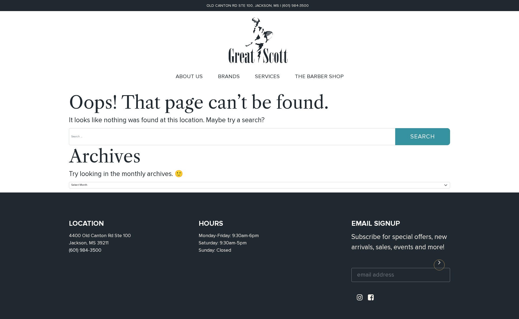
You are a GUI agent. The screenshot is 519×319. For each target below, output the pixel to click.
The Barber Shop (319, 76)
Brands (229, 76)
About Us (189, 76)
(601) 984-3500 (295, 5)
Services (267, 76)
